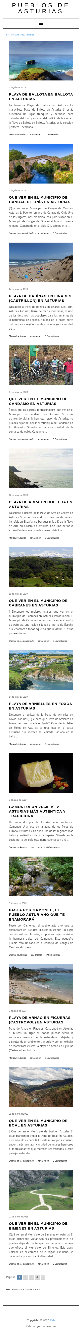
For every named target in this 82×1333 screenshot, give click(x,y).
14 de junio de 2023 (18, 697)
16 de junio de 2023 (18, 594)
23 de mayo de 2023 (18, 1217)
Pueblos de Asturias (41, 8)
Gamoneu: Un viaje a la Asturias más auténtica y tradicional (37, 811)
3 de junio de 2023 (17, 903)
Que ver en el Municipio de (21, 233)
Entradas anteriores (26, 1289)
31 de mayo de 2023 (18, 1114)
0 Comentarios (52, 135)
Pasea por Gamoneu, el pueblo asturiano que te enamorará (37, 914)
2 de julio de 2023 (17, 87)
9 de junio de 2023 (17, 800)
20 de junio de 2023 (18, 495)
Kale (52, 1320)
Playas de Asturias (17, 135)
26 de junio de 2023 (18, 289)
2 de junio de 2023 (17, 1011)
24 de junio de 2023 (18, 392)
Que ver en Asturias (18, 847)
